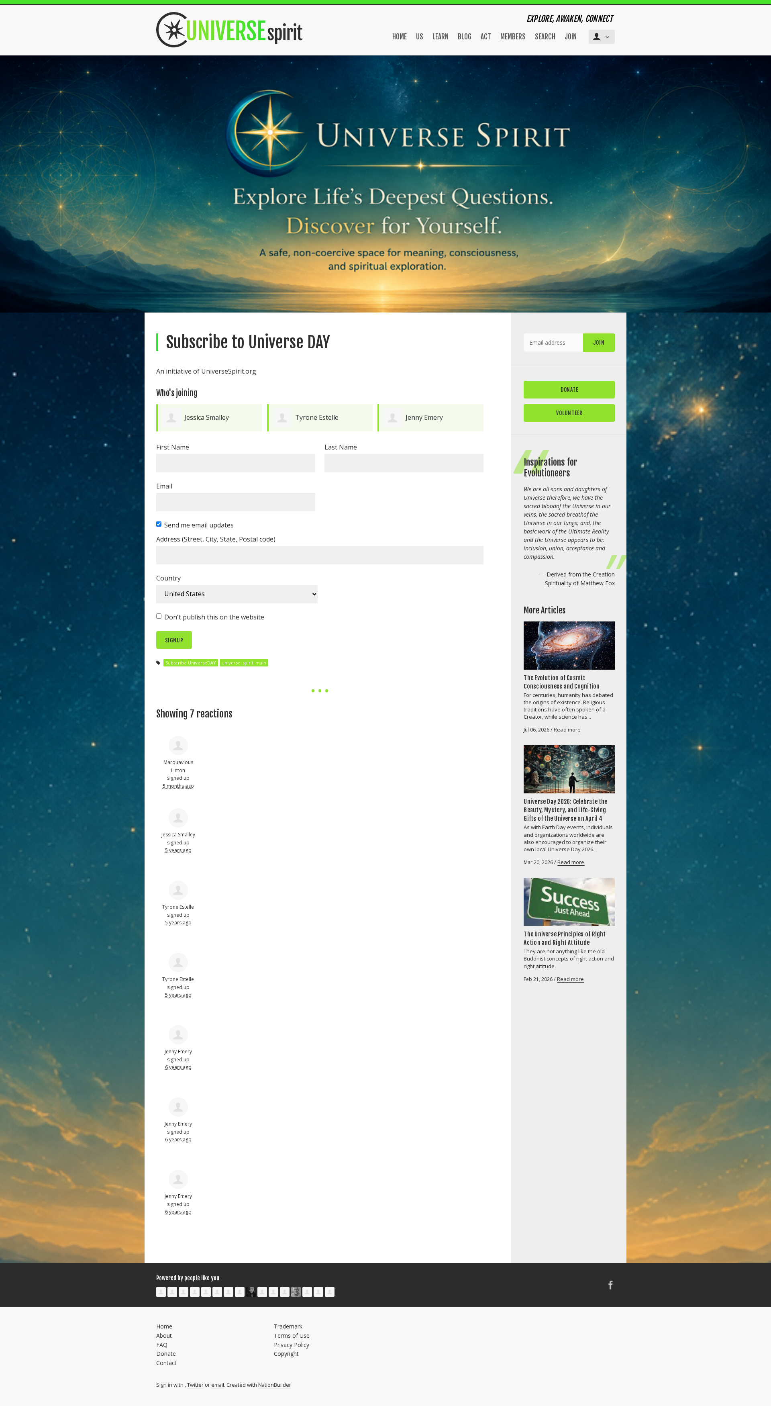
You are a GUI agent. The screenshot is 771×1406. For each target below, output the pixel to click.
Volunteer (569, 412)
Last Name (340, 447)
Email (164, 486)
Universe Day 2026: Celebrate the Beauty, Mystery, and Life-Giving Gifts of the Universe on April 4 (565, 810)
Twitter (195, 1384)
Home (399, 37)
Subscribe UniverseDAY (190, 663)
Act (486, 37)
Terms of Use (292, 1335)
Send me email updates (199, 525)
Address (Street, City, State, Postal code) (215, 539)
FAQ (161, 1345)
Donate (569, 389)
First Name (172, 447)
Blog (464, 37)
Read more (567, 729)
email (217, 1384)
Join (571, 37)
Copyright (286, 1353)
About (164, 1335)
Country (168, 578)
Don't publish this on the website (214, 617)
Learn (440, 37)
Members (513, 37)
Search (545, 37)
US (419, 37)
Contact (166, 1363)
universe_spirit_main (244, 663)
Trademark (288, 1326)
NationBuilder (274, 1384)
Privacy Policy (291, 1345)
